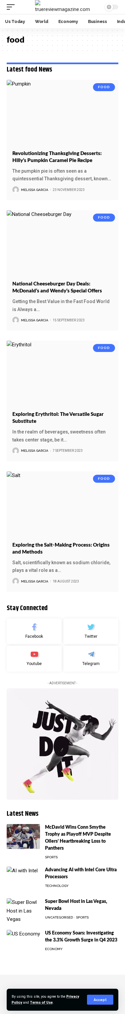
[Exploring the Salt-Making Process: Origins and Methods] (62, 504)
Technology (57, 886)
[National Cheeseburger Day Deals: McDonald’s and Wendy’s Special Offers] (62, 243)
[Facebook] (34, 631)
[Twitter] (90, 631)
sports (51, 857)
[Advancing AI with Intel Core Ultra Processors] (23, 879)
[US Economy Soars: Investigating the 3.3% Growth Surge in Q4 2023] (23, 942)
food (104, 87)
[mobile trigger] (12, 7)
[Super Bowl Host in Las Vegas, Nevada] (23, 910)
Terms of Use (41, 1002)
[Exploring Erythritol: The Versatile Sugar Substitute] (62, 374)
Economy (54, 949)
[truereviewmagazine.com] (62, 7)
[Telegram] (90, 659)
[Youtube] (34, 659)
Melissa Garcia (34, 190)
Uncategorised (59, 917)
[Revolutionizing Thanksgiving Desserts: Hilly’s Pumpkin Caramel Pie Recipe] (62, 113)
